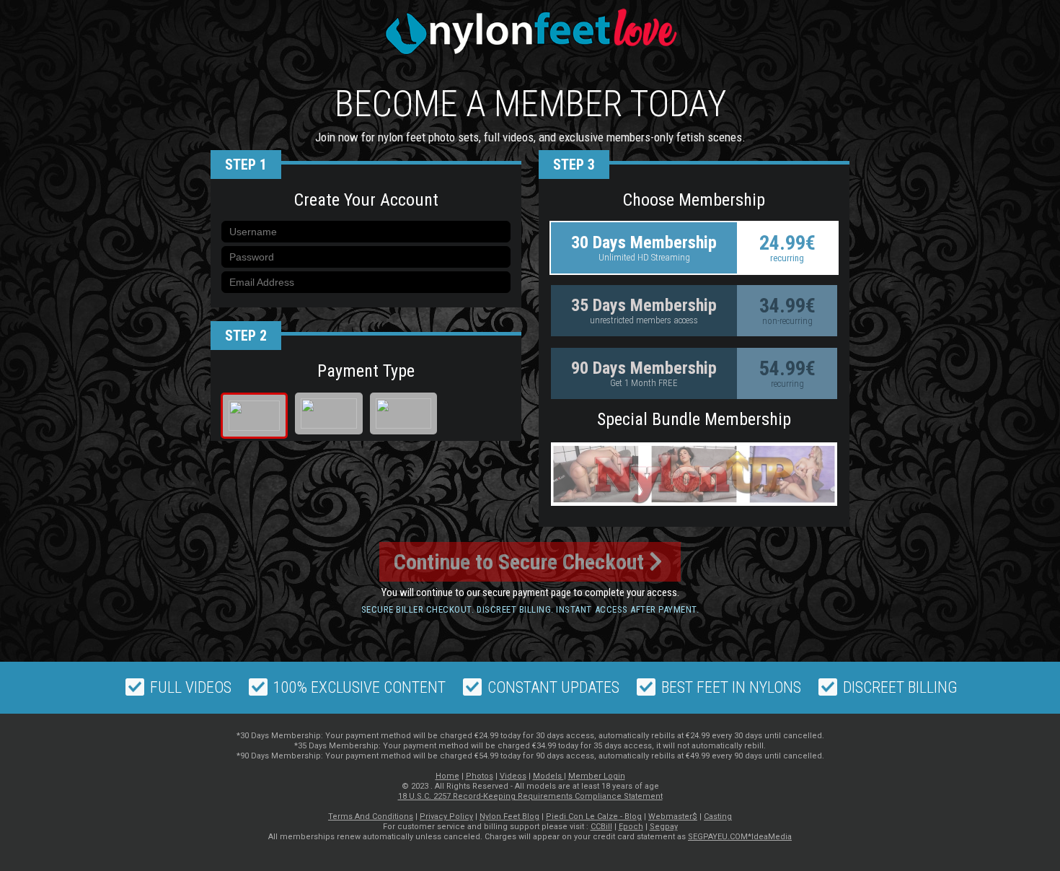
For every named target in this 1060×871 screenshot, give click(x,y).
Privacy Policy (446, 816)
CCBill (601, 826)
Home (447, 776)
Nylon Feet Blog (509, 816)
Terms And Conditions (370, 816)
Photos (479, 776)
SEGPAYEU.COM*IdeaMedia (740, 836)
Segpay (664, 826)
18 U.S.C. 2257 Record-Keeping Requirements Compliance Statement (530, 796)
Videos (513, 776)
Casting (718, 816)
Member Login (596, 776)
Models (548, 776)
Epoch (631, 826)
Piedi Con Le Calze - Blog (594, 816)
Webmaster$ (672, 816)
